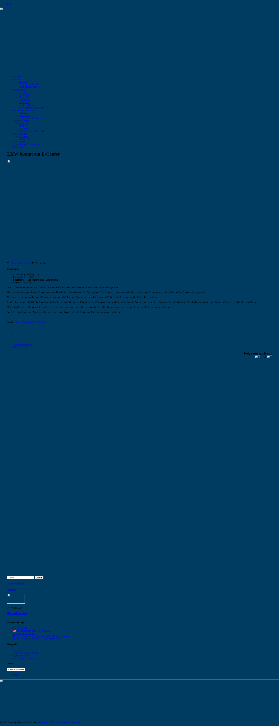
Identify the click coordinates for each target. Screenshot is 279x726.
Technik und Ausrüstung (24, 110)
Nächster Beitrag (20, 347)
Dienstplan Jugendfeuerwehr (32, 131)
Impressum (44, 722)
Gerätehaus (24, 115)
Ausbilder (23, 123)
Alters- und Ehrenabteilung (25, 652)
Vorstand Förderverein (29, 144)
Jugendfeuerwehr (21, 121)
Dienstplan (24, 100)
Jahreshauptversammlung (24, 633)
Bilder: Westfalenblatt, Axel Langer (31, 322)
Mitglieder (23, 126)
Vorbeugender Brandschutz (31, 107)
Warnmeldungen (15, 583)
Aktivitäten (24, 128)
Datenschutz (66, 722)
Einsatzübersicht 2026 (29, 84)
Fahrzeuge (23, 113)
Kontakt (54, 722)
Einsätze (23, 81)
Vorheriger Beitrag (23, 344)
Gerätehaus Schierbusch (30, 118)
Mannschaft (24, 97)
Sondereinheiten (26, 105)
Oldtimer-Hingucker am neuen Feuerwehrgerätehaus (37, 638)
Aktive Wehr (19, 89)
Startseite (17, 76)
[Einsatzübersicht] (16, 603)
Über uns (23, 92)
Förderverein (19, 141)
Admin (76, 722)
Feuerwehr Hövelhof (21, 263)
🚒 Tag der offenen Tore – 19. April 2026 (32, 631)
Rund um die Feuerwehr (30, 87)
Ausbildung (24, 102)
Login (8, 3)
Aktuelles (17, 79)
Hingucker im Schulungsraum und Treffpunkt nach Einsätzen (41, 636)
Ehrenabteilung (20, 134)
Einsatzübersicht (17, 613)
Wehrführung (25, 94)
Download (18, 147)
